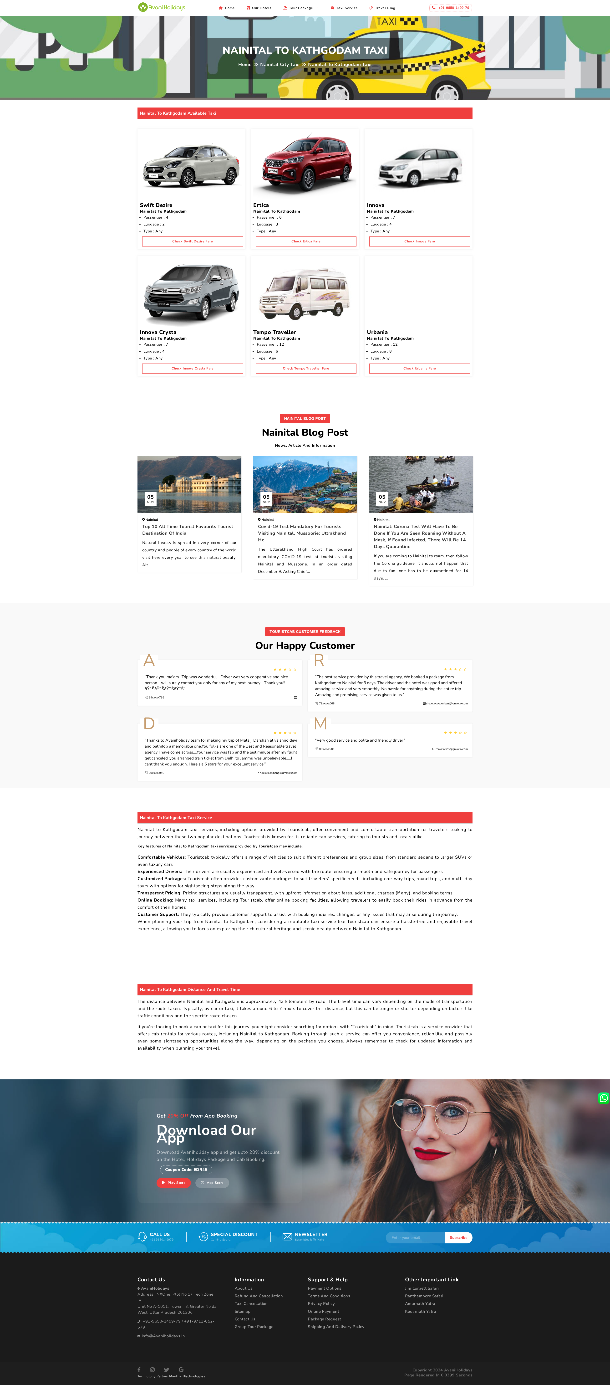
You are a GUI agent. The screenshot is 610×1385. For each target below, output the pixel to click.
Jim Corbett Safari (422, 1288)
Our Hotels (261, 8)
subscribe (459, 1237)
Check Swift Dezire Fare (192, 241)
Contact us (245, 1319)
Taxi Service (347, 8)
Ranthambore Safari (424, 1296)
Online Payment (323, 1311)
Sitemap (243, 1311)
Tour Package (301, 8)
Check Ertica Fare (305, 241)
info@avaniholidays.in (163, 1336)
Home (230, 8)
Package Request (324, 1319)
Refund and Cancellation (259, 1296)
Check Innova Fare (419, 241)
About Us (244, 1288)
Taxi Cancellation (251, 1303)
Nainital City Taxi (280, 64)
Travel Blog (385, 8)
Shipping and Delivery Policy (336, 1326)
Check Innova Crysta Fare (193, 368)
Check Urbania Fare (419, 368)
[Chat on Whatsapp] (604, 1098)
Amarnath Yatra (420, 1303)
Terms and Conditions (329, 1296)
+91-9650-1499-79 (162, 1321)
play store (176, 1182)
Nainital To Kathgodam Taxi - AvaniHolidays (161, 7)
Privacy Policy (321, 1303)
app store (215, 1182)
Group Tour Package (254, 1326)
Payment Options (324, 1288)
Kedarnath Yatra (420, 1311)
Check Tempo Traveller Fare (306, 368)
